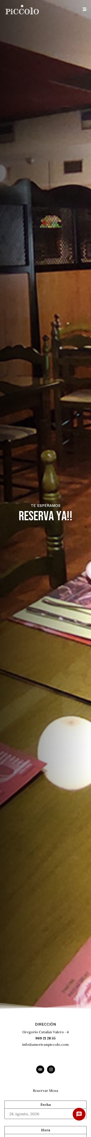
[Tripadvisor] (40, 1069)
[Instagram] (51, 1069)
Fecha (45, 1104)
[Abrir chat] (79, 1114)
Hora (45, 1130)
